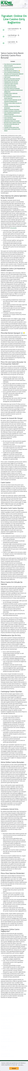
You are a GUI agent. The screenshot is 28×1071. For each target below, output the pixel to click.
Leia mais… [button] (21, 1064)
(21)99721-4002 (6, 1039)
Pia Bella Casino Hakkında (10, 93)
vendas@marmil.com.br (8, 1056)
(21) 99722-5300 (6, 1054)
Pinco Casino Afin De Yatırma (11, 80)
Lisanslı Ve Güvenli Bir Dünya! (11, 75)
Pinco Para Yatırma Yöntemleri (12, 88)
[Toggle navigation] (25, 4)
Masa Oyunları (8, 95)
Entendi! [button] (14, 1068)
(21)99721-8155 (6, 1026)
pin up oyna (13, 228)
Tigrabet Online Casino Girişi (11, 127)
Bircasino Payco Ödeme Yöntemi (12, 122)
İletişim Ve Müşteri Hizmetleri (11, 109)
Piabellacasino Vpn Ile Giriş (11, 82)
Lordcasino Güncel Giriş (10, 87)
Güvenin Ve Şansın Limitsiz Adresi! (13, 111)
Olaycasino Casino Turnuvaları (12, 121)
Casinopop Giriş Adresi (10, 119)
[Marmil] (7, 4)
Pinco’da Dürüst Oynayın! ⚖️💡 (12, 70)
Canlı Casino (7, 77)
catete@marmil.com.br (8, 1028)
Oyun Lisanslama (8, 117)
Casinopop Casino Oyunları (11, 83)
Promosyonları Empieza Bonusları (13, 116)
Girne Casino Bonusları (10, 85)
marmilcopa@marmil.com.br (9, 1041)
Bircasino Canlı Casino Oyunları (12, 78)
